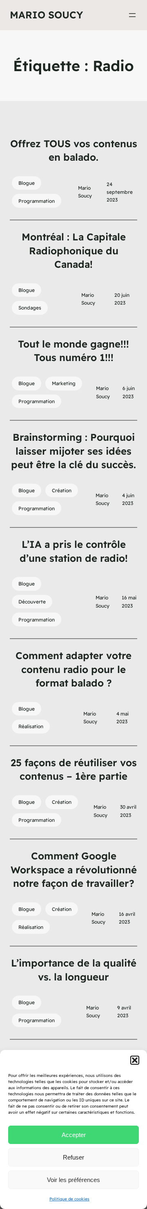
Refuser (73, 1157)
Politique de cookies (69, 1199)
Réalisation (30, 726)
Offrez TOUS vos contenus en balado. (73, 150)
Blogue (26, 183)
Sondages (29, 308)
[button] (135, 1060)
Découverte (32, 602)
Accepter (74, 1134)
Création (61, 490)
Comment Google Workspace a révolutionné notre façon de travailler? (74, 869)
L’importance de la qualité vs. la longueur (73, 970)
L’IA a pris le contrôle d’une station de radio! (74, 551)
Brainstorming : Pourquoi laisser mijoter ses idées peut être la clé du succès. (73, 451)
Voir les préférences (73, 1179)
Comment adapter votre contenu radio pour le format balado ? (73, 669)
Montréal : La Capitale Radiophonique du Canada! (74, 250)
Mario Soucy (46, 15)
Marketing (64, 383)
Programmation (36, 201)
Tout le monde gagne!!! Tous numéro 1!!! (73, 351)
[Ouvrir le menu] (132, 15)
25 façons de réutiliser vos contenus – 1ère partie (74, 769)
